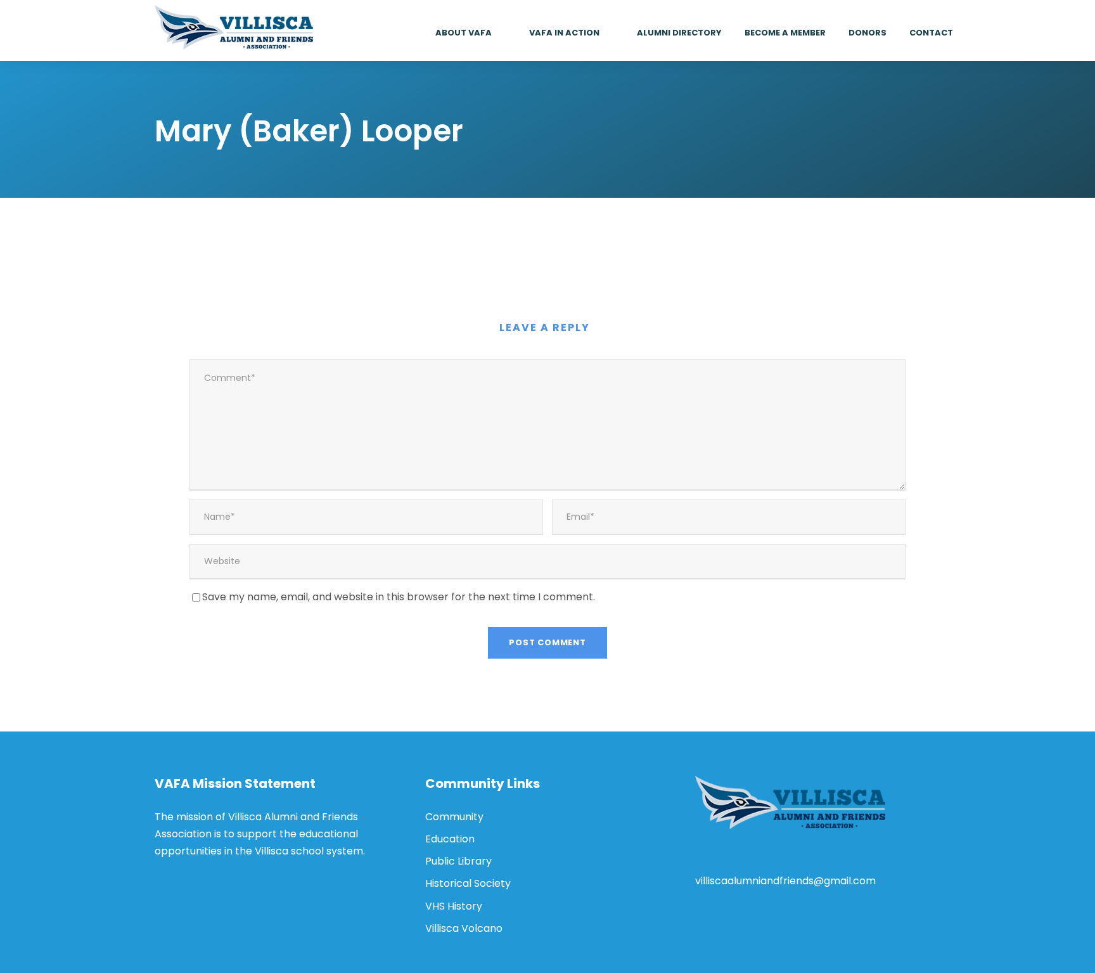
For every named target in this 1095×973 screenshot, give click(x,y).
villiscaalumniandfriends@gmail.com (785, 880)
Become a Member (785, 33)
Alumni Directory (679, 33)
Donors (867, 33)
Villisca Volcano (464, 928)
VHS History (453, 906)
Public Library (458, 861)
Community (454, 816)
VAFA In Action (564, 33)
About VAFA (463, 33)
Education (450, 839)
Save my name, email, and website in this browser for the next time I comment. (398, 597)
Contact (931, 33)
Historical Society (468, 883)
